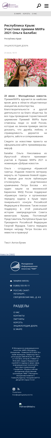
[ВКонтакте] (13, 389)
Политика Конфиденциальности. (22, 393)
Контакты (19, 315)
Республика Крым (12, 38)
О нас (16, 312)
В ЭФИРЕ (17, 14)
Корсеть (18, 322)
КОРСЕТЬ (26, 14)
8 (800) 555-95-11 (21, 285)
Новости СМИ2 (7, 254)
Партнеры (18, 319)
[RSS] (18, 389)
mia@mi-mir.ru (21, 280)
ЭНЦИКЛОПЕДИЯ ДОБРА (16, 45)
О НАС (34, 14)
